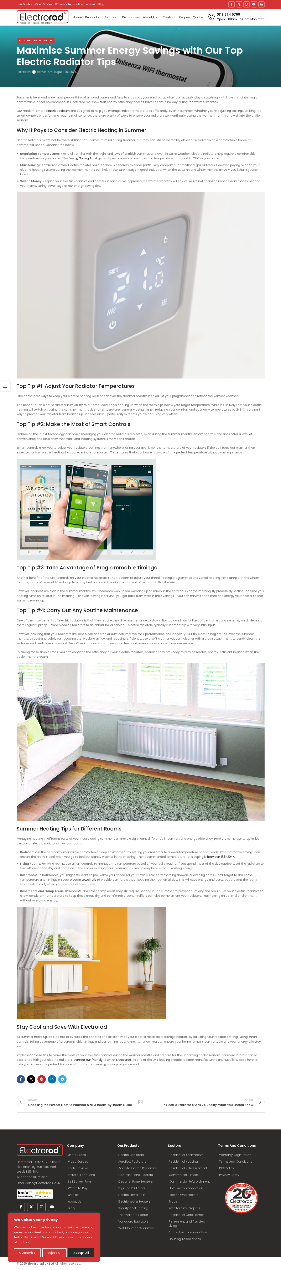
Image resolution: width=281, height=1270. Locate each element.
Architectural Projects (184, 1208)
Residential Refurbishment (188, 1168)
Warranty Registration (235, 1155)
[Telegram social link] (62, 1079)
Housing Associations (185, 1239)
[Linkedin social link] (261, 4)
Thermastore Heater (133, 1215)
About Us (74, 1201)
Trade (173, 1201)
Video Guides (78, 1161)
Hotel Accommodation (186, 1188)
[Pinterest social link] (41, 1079)
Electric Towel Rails (131, 1195)
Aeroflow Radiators (132, 1161)
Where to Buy (78, 1188)
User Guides (77, 1155)
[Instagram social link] (246, 4)
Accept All (81, 1253)
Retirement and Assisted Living (187, 1223)
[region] (54, 1237)
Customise (27, 1253)
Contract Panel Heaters (135, 1175)
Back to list (140, 1102)
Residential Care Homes (186, 1215)
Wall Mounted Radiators (136, 1228)
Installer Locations (81, 1175)
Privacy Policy (229, 1175)
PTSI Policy (226, 1168)
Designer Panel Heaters (135, 1181)
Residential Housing (183, 1161)
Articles (73, 1195)
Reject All (54, 1253)
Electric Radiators (39, 40)
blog (22, 40)
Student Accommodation (188, 1232)
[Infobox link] (236, 16)
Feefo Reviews (78, 1168)
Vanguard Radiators (133, 1221)
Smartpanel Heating (133, 1208)
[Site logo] (43, 17)
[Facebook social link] (231, 4)
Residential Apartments (186, 1155)
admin (41, 72)
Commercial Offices (184, 1175)
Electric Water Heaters (134, 1201)
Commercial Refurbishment (189, 1181)
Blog (71, 1208)
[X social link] (239, 4)
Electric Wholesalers (183, 1195)
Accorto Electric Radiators (137, 1168)
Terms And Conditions (235, 1161)
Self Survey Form (80, 1181)
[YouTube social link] (254, 4)
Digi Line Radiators (131, 1188)
